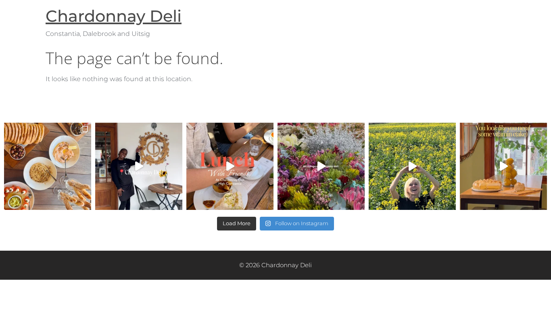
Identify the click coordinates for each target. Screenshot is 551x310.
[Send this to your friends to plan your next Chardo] (229, 166)
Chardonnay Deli (114, 16)
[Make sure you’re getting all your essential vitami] (503, 166)
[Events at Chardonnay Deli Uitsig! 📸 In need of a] (47, 166)
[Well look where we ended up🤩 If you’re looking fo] (138, 166)
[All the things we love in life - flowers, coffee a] (321, 166)
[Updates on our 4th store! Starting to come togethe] (412, 166)
